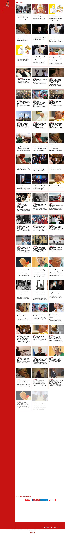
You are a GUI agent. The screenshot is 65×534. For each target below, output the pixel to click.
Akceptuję (32, 532)
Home (2, 10)
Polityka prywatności (32, 530)
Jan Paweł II (7, 6)
